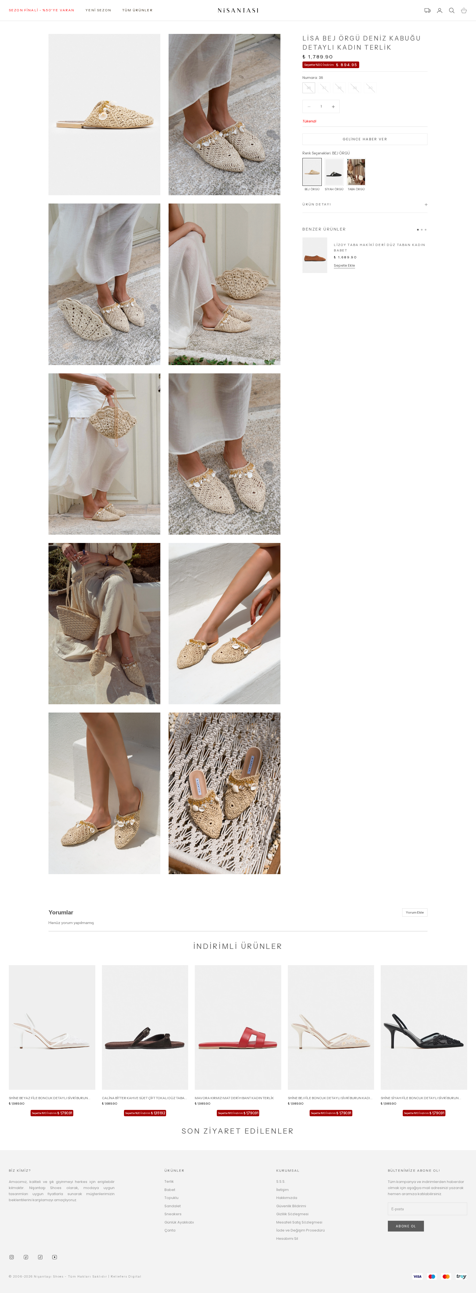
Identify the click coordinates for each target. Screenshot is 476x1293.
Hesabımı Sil (287, 1238)
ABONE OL (406, 1226)
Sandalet (172, 1206)
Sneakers (173, 1214)
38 (339, 88)
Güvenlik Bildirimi (291, 1206)
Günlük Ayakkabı (179, 1222)
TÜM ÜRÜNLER (137, 10)
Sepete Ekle (344, 265)
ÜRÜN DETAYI (316, 204)
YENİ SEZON (98, 10)
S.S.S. (280, 1181)
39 (355, 88)
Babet (169, 1189)
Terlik (169, 1181)
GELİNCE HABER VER (365, 139)
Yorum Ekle (415, 912)
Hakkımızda (286, 1197)
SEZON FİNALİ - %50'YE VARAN (41, 10)
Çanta (169, 1230)
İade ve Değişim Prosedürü (300, 1230)
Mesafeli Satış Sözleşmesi (299, 1222)
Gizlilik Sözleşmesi (292, 1214)
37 (324, 88)
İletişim (282, 1189)
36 (309, 88)
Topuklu (171, 1197)
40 (370, 88)
